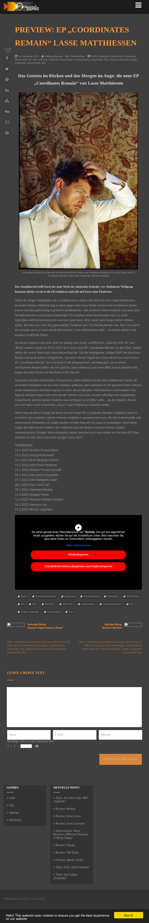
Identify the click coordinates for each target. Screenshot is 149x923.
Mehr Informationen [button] (78, 545)
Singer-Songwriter (30, 612)
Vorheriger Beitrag (45, 626)
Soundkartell (33, 63)
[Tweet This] (6, 70)
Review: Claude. (66, 845)
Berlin (94, 56)
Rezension (124, 59)
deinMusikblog (91, 596)
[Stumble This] (6, 102)
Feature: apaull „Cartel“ (70, 860)
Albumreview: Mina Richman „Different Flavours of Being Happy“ (70, 834)
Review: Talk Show (67, 852)
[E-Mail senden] (6, 123)
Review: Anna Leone (68, 816)
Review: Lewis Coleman (70, 823)
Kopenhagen (66, 59)
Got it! (128, 915)
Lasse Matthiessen (112, 604)
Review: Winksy (65, 808)
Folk (35, 59)
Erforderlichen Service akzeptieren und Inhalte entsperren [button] (78, 566)
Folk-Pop (42, 59)
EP (30, 59)
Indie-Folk (54, 59)
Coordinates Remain (46, 596)
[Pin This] (6, 80)
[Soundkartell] (23, 12)
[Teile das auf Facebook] (6, 59)
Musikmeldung (82, 59)
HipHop (14, 812)
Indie (12, 798)
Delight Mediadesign (33, 898)
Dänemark (104, 56)
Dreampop (130, 56)
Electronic (15, 820)
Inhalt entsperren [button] (78, 554)
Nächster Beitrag (111, 626)
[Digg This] (6, 112)
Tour (43, 63)
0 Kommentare (77, 56)
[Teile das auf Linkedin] (6, 91)
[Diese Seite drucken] (6, 134)
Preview (114, 59)
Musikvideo (97, 59)
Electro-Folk (21, 59)
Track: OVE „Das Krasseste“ (73, 867)
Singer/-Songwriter (56, 649)
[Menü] (138, 5)
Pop (106, 59)
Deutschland (116, 56)
